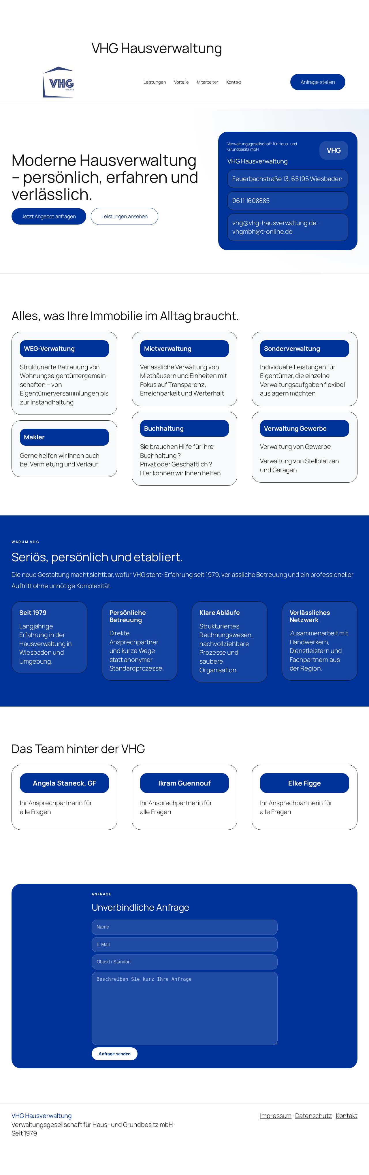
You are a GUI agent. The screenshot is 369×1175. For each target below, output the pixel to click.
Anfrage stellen (318, 81)
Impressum (275, 1115)
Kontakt (346, 1115)
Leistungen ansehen (124, 216)
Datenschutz (313, 1115)
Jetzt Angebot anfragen (49, 216)
